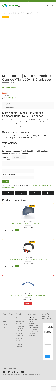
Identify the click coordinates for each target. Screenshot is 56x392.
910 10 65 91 (33, 329)
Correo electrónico (8, 174)
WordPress (37, 374)
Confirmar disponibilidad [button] (9, 87)
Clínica (25, 12)
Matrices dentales (40, 12)
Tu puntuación (7, 157)
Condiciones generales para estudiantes (20, 328)
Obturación (31, 12)
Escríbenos (32, 335)
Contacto (6, 324)
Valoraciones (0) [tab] (9, 107)
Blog (4, 321)
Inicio (3, 12)
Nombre (5, 168)
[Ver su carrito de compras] (47, 5)
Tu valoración (7, 159)
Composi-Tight (10, 98)
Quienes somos (7, 318)
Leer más (28, 303)
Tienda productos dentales (14, 12)
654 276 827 (35, 331)
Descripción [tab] (7, 104)
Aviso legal (19, 318)
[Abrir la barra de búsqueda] (50, 5)
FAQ (4, 327)
